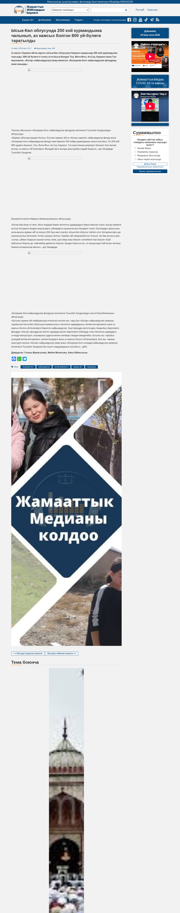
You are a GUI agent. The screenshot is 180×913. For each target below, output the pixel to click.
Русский (140, 10)
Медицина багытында (148, 155)
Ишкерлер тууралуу (147, 152)
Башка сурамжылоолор (150, 171)
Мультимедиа (63, 20)
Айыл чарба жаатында (149, 159)
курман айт (77, 367)
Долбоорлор (44, 20)
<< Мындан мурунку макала (28, 653)
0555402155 (126, 2)
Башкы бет (27, 20)
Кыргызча (153, 10)
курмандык (91, 367)
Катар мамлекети (61, 367)
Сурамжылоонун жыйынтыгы (150, 167)
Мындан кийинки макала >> (61, 653)
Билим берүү (144, 148)
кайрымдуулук (44, 367)
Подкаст (79, 20)
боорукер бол (28, 367)
